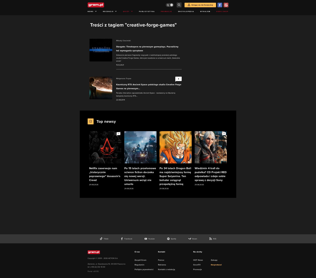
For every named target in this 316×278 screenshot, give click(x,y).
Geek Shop (222, 11)
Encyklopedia (186, 11)
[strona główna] (102, 4)
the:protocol (216, 264)
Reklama (162, 264)
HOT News (198, 260)
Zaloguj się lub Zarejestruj (202, 5)
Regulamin (139, 264)
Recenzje (108, 11)
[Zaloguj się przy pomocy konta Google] (226, 5)
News (91, 11)
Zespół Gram (140, 260)
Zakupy (214, 260)
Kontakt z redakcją (166, 269)
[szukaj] (179, 4)
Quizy (126, 11)
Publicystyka (147, 11)
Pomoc (161, 260)
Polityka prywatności (144, 269)
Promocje (166, 11)
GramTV (197, 264)
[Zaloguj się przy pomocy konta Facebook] (219, 5)
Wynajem (205, 11)
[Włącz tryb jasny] (170, 5)
